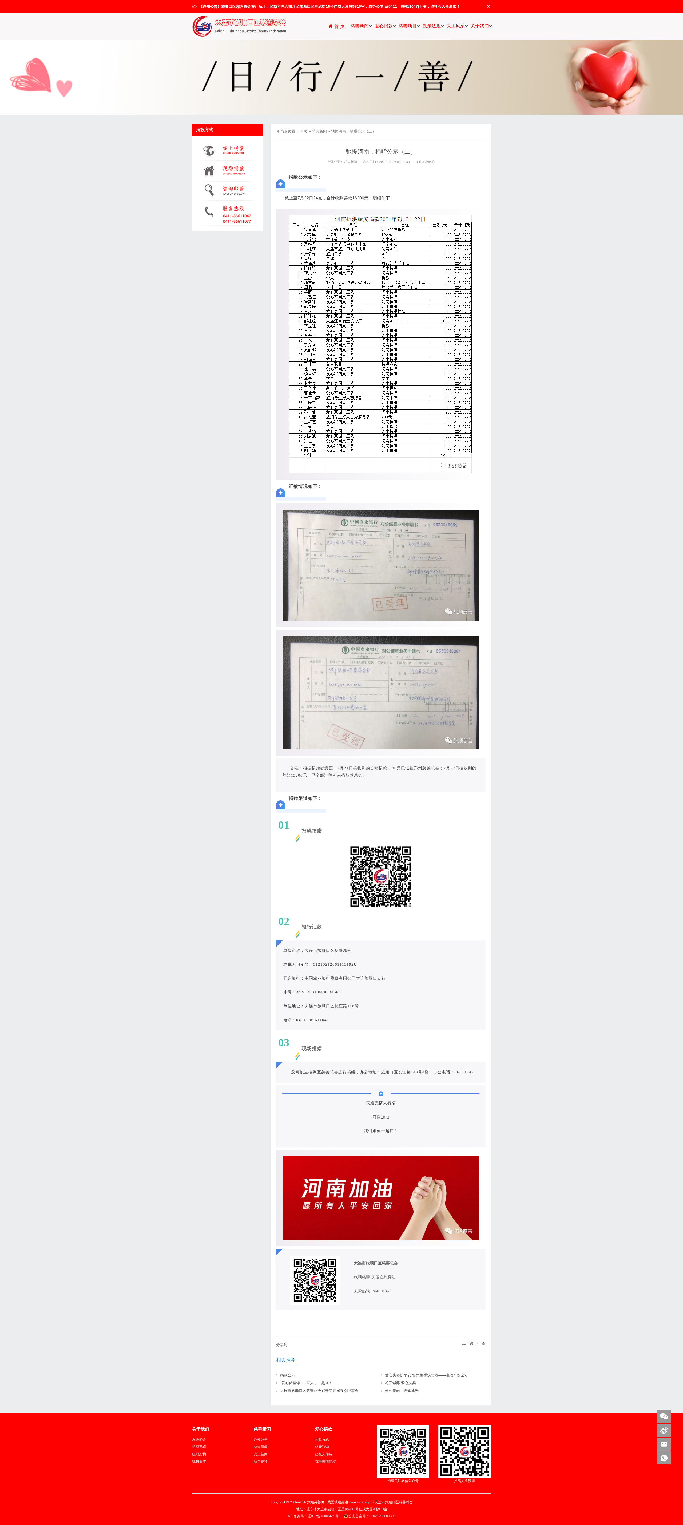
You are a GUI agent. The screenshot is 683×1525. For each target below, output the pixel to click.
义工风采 (456, 26)
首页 (304, 131)
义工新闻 (261, 1454)
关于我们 (480, 26)
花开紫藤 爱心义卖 (400, 1383)
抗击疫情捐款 (325, 1461)
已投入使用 (323, 1454)
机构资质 (199, 1461)
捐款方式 (322, 1440)
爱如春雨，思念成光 (402, 1390)
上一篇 (467, 1343)
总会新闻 (319, 131)
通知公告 (261, 1440)
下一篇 (480, 1343)
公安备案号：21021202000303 (371, 1516)
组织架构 (199, 1454)
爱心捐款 (384, 26)
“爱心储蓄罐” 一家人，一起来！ (306, 1383)
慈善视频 (261, 1461)
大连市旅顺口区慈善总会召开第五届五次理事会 (319, 1390)
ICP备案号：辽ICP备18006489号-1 (315, 1516)
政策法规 (432, 26)
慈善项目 (408, 26)
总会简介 (199, 1440)
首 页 (339, 26)
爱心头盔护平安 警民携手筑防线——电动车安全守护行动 (432, 1375)
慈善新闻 (360, 26)
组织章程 (199, 1447)
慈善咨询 (322, 1447)
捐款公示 (287, 1375)
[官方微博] (664, 1430)
